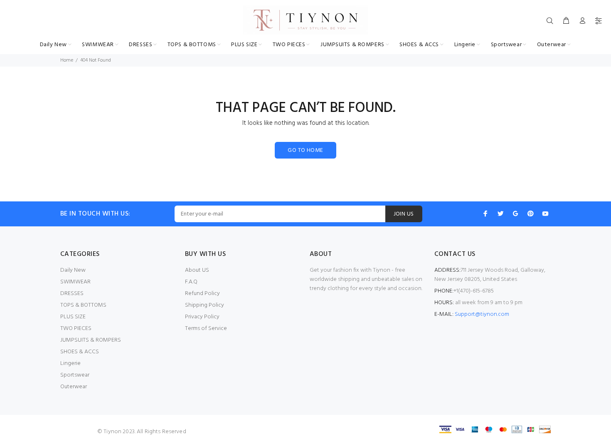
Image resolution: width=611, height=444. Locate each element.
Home (66, 60)
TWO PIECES (75, 328)
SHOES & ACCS (79, 352)
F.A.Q (191, 282)
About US (197, 270)
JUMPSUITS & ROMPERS (90, 340)
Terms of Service (206, 328)
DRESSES (72, 293)
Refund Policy (202, 293)
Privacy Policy (202, 317)
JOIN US (404, 214)
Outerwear (73, 387)
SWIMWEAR (75, 282)
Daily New (73, 270)
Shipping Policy (204, 305)
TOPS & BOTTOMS (83, 305)
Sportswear (74, 375)
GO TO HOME (305, 150)
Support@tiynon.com (482, 314)
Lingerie (70, 363)
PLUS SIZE (73, 317)
